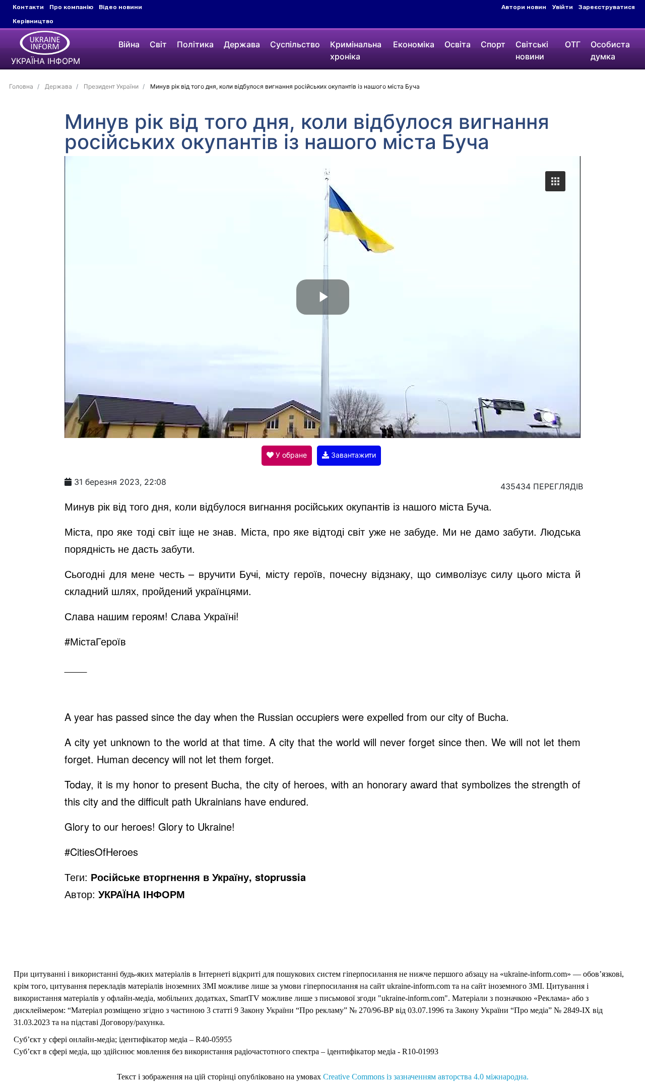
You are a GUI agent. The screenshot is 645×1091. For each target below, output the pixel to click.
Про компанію (71, 7)
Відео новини (120, 7)
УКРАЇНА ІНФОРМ (141, 894)
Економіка (413, 44)
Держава (242, 44)
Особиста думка (610, 50)
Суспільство (295, 44)
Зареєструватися (606, 7)
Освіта (457, 44)
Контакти (28, 7)
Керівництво (33, 21)
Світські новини (531, 50)
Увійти (562, 7)
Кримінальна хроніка (355, 50)
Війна (129, 44)
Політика (195, 44)
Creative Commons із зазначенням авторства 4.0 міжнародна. (426, 1076)
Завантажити (352, 455)
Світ (158, 44)
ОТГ (572, 44)
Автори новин (523, 7)
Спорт (493, 44)
